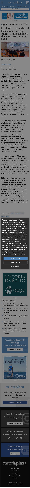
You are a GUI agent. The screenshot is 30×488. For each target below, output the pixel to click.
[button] (15, 266)
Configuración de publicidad (9, 251)
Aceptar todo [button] (15, 258)
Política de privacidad (20, 254)
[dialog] (15, 243)
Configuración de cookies (8, 254)
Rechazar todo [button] (15, 262)
